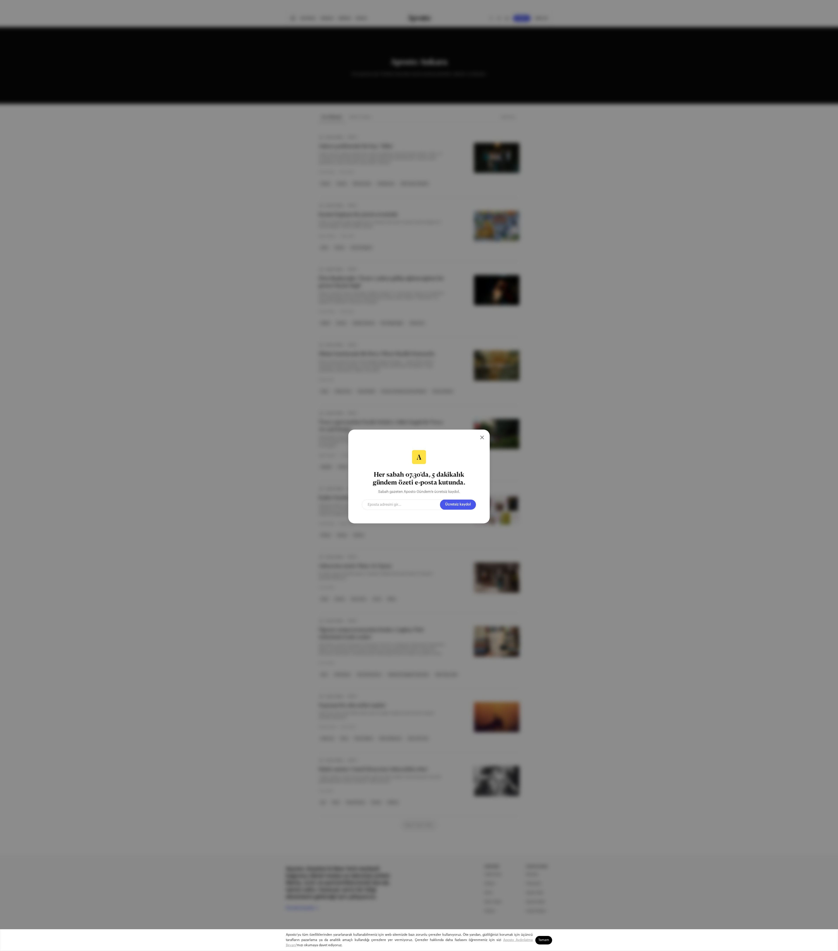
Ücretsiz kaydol (458, 504)
